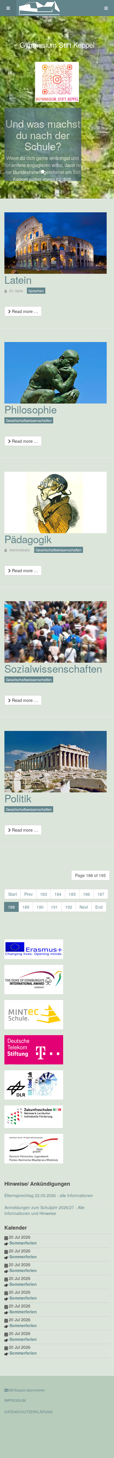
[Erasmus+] (33, 948)
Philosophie (30, 409)
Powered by (31, 1427)
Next (84, 907)
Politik (18, 798)
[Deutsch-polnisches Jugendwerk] (33, 1148)
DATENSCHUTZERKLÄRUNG (28, 1411)
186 (86, 894)
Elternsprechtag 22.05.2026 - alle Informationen (48, 1195)
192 (68, 907)
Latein (18, 279)
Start (12, 894)
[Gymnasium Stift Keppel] (39, 8)
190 (40, 907)
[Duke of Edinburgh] (33, 979)
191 (54, 907)
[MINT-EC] (33, 1014)
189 (25, 907)
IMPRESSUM (15, 1400)
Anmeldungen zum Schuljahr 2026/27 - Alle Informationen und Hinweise (44, 1210)
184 (57, 894)
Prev (28, 894)
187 (100, 894)
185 (72, 894)
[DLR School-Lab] (33, 1084)
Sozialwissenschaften (53, 668)
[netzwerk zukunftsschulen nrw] (33, 1116)
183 (43, 894)
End (99, 907)
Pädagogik (28, 538)
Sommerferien (23, 1243)
